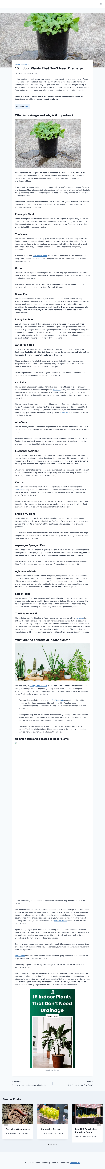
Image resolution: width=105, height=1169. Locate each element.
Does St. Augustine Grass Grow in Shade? (29, 1083)
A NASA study (58, 700)
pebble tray (64, 412)
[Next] (99, 1123)
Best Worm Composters (18, 1129)
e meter (63, 921)
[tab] (48, 1144)
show (27, 106)
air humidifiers (63, 629)
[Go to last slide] (6, 1123)
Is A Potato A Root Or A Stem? (80, 1083)
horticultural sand (40, 256)
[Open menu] (101, 4)
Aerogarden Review (50, 1129)
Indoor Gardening (22, 64)
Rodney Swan (21, 73)
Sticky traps (20, 956)
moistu (57, 921)
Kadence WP (75, 1163)
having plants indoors (38, 686)
